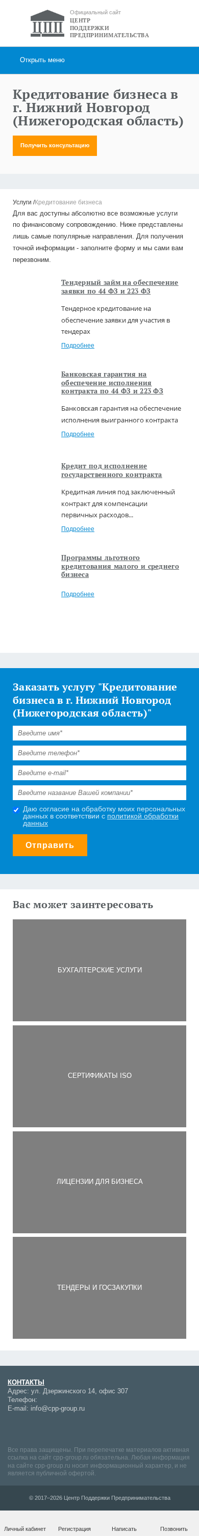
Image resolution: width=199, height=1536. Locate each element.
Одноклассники (86, 1428)
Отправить (50, 845)
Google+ (33, 1428)
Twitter (104, 1428)
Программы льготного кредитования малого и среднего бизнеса (120, 566)
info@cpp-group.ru (58, 1408)
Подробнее (77, 345)
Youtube (51, 1428)
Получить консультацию (54, 145)
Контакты (26, 1382)
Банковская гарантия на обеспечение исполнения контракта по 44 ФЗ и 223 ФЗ (112, 382)
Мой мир (15, 1428)
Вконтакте (69, 1428)
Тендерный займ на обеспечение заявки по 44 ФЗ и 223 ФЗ (120, 286)
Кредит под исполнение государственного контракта (111, 470)
